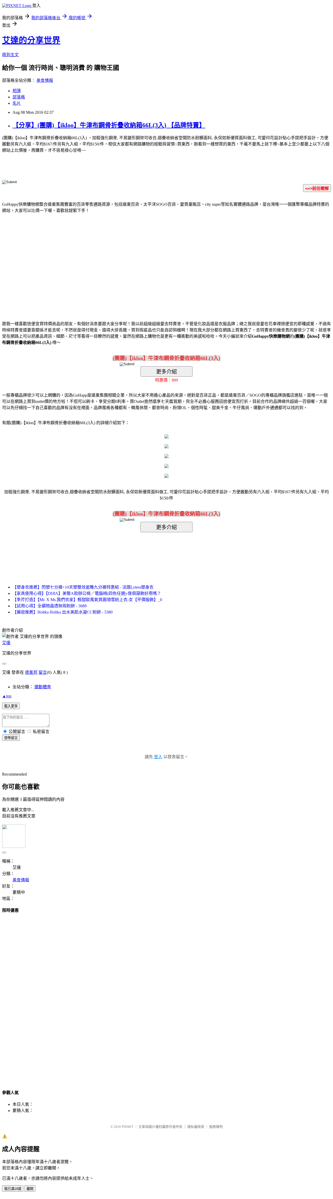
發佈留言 (11, 738)
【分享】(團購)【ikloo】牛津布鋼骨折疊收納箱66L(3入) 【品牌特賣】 (108, 125)
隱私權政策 (195, 1127)
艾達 (6, 643)
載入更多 (11, 706)
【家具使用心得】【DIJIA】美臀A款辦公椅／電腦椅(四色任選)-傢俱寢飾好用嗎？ (86, 593)
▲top (6, 696)
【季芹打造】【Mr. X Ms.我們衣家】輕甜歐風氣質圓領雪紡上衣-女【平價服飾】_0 (87, 599)
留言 (43, 672)
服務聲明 (216, 1127)
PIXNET (127, 1127)
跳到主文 (10, 54)
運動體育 (42, 687)
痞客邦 (31, 672)
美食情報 (44, 80)
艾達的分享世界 (31, 40)
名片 (16, 103)
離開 (30, 1189)
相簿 (16, 91)
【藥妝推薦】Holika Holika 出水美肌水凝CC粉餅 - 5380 (62, 612)
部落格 (18, 97)
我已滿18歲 (12, 1189)
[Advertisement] (122, 259)
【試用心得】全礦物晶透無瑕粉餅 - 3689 (49, 606)
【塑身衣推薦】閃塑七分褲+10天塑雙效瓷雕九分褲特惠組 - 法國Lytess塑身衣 (82, 587)
